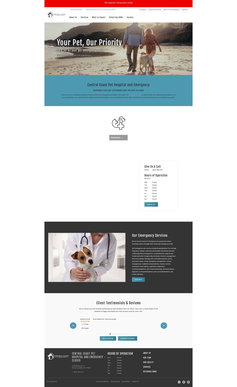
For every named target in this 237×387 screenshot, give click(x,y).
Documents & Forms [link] (154, 9)
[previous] (73, 325)
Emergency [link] (143, 9)
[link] (56, 14)
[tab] (147, 178)
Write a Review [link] (108, 338)
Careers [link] (130, 17)
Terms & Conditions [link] (102, 381)
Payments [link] (185, 9)
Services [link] (84, 17)
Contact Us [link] (151, 204)
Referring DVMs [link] (116, 17)
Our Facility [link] (148, 362)
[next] (164, 325)
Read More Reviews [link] (127, 338)
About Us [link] (73, 17)
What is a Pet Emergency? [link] (171, 9)
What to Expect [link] (99, 17)
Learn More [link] (138, 279)
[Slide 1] (110, 333)
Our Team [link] (147, 358)
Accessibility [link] (126, 381)
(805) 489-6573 (72, 55)
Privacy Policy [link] (115, 381)
